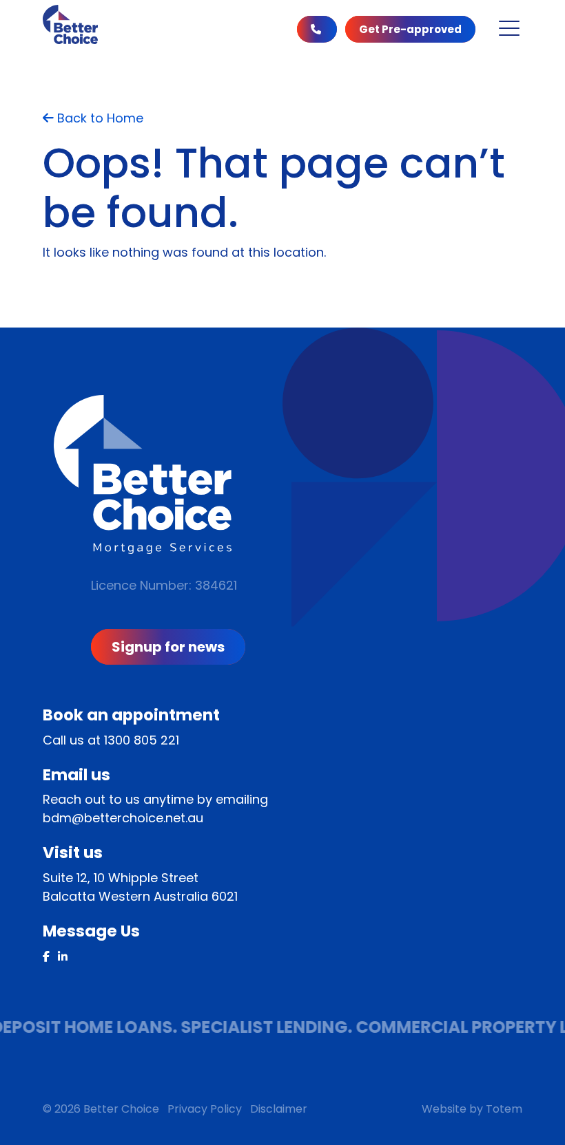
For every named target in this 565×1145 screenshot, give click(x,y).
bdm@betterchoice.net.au (123, 817)
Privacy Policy (204, 1109)
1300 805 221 (141, 740)
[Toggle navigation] (509, 28)
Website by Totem (472, 1109)
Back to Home (98, 118)
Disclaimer (278, 1109)
